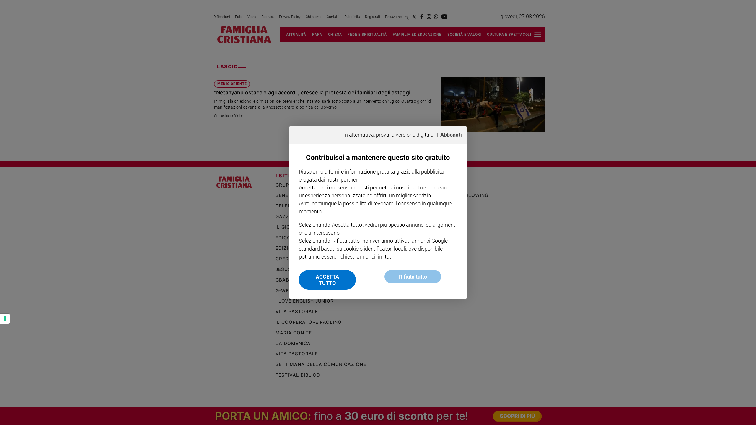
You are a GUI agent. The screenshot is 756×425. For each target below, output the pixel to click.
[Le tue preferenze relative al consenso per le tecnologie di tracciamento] (5, 319)
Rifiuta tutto (413, 277)
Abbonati (451, 135)
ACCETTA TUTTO (327, 280)
